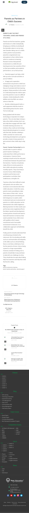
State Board (4, 472)
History (10, 452)
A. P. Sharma (11, 24)
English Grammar (12, 458)
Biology (2, 458)
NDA (16, 428)
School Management (6, 406)
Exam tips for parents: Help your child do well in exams (17, 359)
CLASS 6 (3, 376)
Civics (10, 456)
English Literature (13, 460)
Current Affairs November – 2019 (17, 353)
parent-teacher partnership (9, 269)
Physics (3, 454)
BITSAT (17, 434)
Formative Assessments (6, 419)
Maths (2, 459)
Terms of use (14, 502)
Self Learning (4, 394)
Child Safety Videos (5, 408)
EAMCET (17, 432)
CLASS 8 (3, 380)
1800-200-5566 (13, 485)
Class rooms (4, 402)
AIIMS (2, 432)
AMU (17, 430)
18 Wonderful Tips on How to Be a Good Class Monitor (17, 338)
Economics (11, 454)
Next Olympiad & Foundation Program (10, 421)
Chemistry (3, 456)
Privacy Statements (22, 502)
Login (24, 2)
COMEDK (3, 438)
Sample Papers (4, 417)
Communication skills (6, 404)
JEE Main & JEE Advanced (7, 428)
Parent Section (15, 15)
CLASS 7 (3, 378)
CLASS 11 (3, 385)
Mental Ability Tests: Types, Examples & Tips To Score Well (17, 345)
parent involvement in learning (10, 267)
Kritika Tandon (10, 332)
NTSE (2, 434)
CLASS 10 (3, 383)
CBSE (2, 468)
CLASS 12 (3, 387)
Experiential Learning (6, 398)
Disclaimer (15, 503)
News (5, 502)
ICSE (2, 470)
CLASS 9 (3, 382)
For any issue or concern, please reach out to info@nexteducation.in (15, 491)
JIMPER (3, 436)
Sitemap (8, 502)
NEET (2, 430)
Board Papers (4, 415)
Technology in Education (6, 396)
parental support (20, 269)
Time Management (5, 400)
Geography (3, 461)
